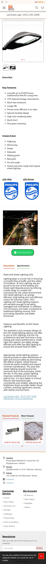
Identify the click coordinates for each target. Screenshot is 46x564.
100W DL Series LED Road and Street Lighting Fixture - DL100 (13, 442)
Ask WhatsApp (24, 252)
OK (41, 556)
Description (9, 265)
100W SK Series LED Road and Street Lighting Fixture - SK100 (34, 442)
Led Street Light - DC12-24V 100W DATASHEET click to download (20, 397)
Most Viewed (27, 415)
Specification (23, 265)
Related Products (10, 415)
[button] (4, 41)
